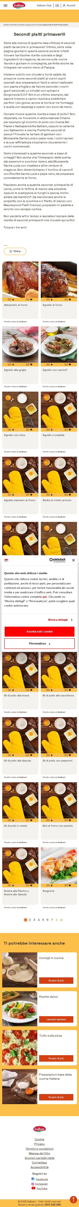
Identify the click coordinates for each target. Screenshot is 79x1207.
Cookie (39, 1139)
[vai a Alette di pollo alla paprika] (20, 540)
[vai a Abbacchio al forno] (20, 279)
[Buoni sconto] (58, 5)
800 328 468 (53, 1204)
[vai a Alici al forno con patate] (59, 800)
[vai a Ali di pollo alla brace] (20, 670)
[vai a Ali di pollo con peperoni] (59, 735)
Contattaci (39, 1162)
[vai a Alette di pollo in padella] (59, 540)
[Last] (61, 920)
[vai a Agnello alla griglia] (20, 344)
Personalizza (37, 643)
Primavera (38, 25)
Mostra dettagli (58, 619)
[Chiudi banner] (73, 560)
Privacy (39, 1144)
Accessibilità (40, 1167)
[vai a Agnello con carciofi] (59, 344)
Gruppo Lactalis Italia (39, 1158)
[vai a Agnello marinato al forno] (20, 475)
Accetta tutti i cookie (39, 631)
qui (44, 596)
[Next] (56, 920)
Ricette (14, 25)
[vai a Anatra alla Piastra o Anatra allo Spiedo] (20, 865)
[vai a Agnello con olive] (20, 410)
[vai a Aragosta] (59, 865)
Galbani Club (44, 5)
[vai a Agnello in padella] (59, 410)
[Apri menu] (5, 5)
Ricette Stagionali (26, 25)
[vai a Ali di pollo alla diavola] (20, 735)
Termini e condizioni (39, 1149)
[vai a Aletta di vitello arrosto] (59, 475)
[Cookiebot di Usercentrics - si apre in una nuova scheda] (49, 560)
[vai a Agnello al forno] (59, 279)
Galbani (7, 25)
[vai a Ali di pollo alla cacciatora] (59, 670)
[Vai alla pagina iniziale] (39, 1130)
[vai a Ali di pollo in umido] (20, 800)
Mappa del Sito (39, 1153)
